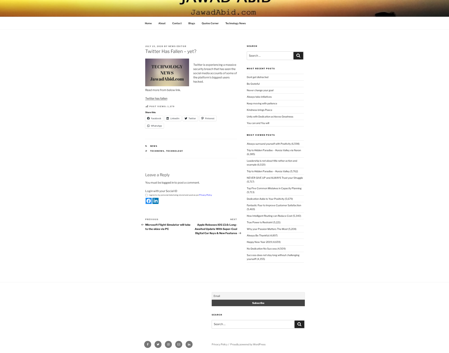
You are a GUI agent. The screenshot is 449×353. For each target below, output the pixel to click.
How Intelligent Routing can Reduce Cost (269, 215)
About (162, 23)
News (154, 146)
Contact (177, 23)
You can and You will (258, 123)
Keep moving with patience (262, 103)
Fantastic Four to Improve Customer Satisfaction (274, 205)
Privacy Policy (205, 195)
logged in (168, 182)
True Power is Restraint (260, 222)
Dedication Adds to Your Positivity (265, 198)
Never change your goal (260, 90)
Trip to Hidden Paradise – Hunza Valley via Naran (274, 150)
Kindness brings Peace (259, 109)
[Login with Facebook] (149, 201)
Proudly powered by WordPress (248, 344)
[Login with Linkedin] (155, 201)
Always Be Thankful (258, 235)
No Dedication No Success (262, 248)
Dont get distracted (257, 77)
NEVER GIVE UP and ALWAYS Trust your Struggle (275, 177)
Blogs (191, 23)
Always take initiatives (259, 96)
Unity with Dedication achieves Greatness (270, 116)
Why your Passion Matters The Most (267, 228)
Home (148, 23)
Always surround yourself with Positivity (269, 143)
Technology (174, 151)
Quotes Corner (210, 23)
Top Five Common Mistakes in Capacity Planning (274, 188)
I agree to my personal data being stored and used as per (180, 195)
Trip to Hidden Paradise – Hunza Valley (268, 171)
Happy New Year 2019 (259, 241)
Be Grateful (253, 83)
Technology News (235, 23)
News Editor (177, 46)
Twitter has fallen (156, 98)
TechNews (157, 151)
